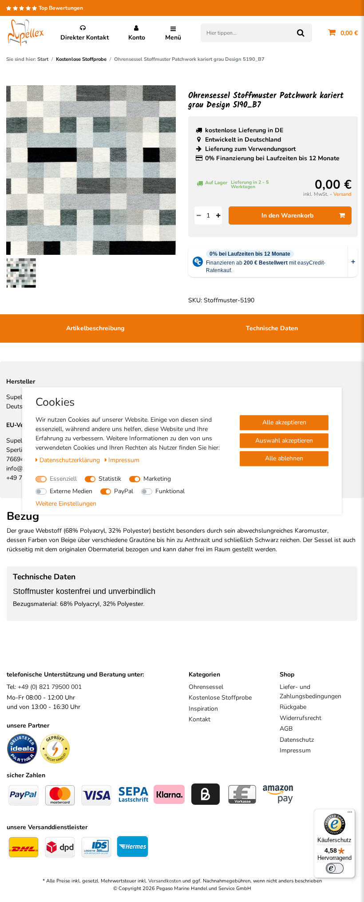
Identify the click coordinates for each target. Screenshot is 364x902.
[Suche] (300, 33)
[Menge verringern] (198, 215)
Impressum (295, 750)
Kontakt (199, 719)
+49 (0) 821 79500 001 (50, 687)
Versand (342, 194)
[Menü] (349, 814)
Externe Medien (71, 491)
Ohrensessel (206, 687)
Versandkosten (164, 881)
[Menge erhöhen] (218, 215)
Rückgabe (293, 707)
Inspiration (203, 708)
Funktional (170, 491)
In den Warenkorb (287, 215)
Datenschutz (297, 740)
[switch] (335, 868)
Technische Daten (272, 328)
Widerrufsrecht (300, 718)
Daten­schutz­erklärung (71, 460)
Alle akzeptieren (284, 422)
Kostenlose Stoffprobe (81, 59)
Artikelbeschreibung (95, 328)
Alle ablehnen (284, 458)
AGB (286, 728)
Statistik (110, 479)
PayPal (123, 491)
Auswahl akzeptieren (284, 440)
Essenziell (63, 479)
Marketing (157, 479)
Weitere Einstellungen (66, 503)
